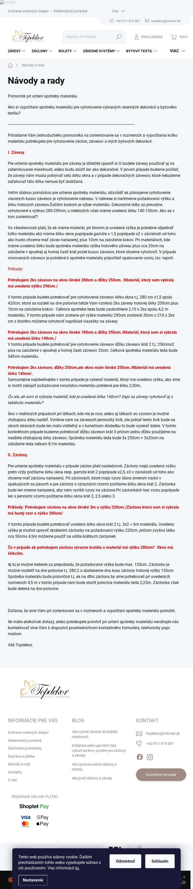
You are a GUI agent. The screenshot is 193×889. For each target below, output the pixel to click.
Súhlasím (160, 861)
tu (77, 868)
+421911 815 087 (160, 744)
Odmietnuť (125, 861)
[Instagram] (150, 756)
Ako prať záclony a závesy (92, 778)
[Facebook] (139, 756)
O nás (12, 780)
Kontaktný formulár (161, 775)
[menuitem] (17, 51)
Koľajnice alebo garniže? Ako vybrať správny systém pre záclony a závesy (99, 750)
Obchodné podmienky (25, 748)
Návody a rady (19, 764)
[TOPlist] (7, 2)
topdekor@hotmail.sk (163, 733)
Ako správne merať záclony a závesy (94, 766)
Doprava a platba (21, 756)
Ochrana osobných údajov (28, 11)
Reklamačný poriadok (70, 11)
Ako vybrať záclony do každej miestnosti (94, 734)
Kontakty (15, 772)
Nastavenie (33, 880)
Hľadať (119, 37)
